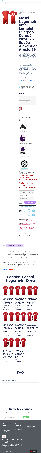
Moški (24, 220)
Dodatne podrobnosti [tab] (11, 245)
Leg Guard (23, 131)
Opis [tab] (4, 245)
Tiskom (22, 110)
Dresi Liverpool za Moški (27, 223)
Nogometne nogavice (26, 122)
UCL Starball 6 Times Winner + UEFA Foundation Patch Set (26, 173)
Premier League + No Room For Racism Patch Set (27, 156)
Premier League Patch (26, 143)
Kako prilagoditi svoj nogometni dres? (9, 380)
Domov (20, 10)
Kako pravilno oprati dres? (7, 384)
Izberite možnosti (6, 309)
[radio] (20, 101)
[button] (6, 3)
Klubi (23, 10)
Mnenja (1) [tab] (20, 245)
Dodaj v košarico (30, 202)
